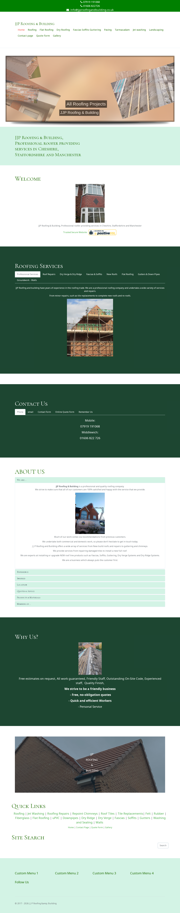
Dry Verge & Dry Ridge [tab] (71, 274)
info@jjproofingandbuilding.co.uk (91, 10)
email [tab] (30, 411)
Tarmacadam (122, 29)
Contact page (25, 35)
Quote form (43, 35)
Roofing (32, 29)
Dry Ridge (88, 818)
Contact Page (82, 827)
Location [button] (22, 584)
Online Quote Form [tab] (64, 411)
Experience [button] (22, 572)
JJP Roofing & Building (34, 23)
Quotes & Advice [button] (26, 591)
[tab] (90, 480)
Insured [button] (21, 578)
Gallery (57, 35)
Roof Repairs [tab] (49, 274)
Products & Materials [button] (28, 597)
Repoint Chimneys (85, 813)
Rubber (159, 813)
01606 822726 (91, 6)
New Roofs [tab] (112, 274)
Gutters (145, 818)
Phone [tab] (20, 411)
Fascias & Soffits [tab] (94, 274)
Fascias (120, 818)
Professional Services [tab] (27, 274)
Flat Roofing (46, 29)
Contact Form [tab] (44, 411)
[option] (90, 765)
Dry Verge (104, 818)
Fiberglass (22, 818)
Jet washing (139, 29)
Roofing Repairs (58, 813)
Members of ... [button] (24, 603)
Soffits (132, 818)
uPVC (56, 818)
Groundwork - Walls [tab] (27, 280)
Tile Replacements (130, 813)
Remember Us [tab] (86, 411)
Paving (108, 29)
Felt (148, 813)
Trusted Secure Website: (75, 232)
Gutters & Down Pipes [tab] (149, 274)
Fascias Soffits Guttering (87, 29)
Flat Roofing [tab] (127, 274)
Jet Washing (36, 813)
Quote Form (97, 827)
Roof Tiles (108, 813)
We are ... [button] (21, 479)
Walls (99, 822)
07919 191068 (91, 2)
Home (21, 29)
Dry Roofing (63, 29)
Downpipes (70, 818)
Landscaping (156, 29)
